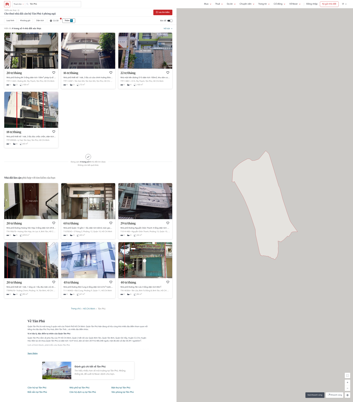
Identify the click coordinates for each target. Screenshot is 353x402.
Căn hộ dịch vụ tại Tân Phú (82, 392)
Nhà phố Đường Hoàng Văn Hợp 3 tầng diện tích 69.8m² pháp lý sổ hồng (31, 228)
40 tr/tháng (128, 282)
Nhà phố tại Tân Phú (79, 388)
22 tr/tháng (128, 73)
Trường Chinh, (22, 291)
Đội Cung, (79, 291)
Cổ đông (278, 4)
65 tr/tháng (71, 223)
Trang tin (262, 4)
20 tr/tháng (14, 73)
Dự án (230, 4)
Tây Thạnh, (31, 81)
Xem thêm (33, 354)
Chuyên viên (246, 4)
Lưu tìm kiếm (164, 12)
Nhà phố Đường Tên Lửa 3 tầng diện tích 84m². (141, 287)
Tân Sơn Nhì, (80, 81)
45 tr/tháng (71, 282)
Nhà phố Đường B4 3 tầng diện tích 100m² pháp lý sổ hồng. (31, 78)
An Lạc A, (36, 232)
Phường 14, (33, 291)
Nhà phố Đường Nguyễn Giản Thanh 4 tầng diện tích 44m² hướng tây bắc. (145, 228)
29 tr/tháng (128, 223)
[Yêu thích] (54, 72)
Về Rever (293, 4)
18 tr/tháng (13, 132)
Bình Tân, (44, 232)
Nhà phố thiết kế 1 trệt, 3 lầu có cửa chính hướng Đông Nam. (88, 78)
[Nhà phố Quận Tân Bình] (31, 278)
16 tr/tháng (70, 73)
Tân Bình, (42, 291)
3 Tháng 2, (78, 232)
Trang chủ (76, 309)
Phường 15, (154, 232)
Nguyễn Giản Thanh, (140, 232)
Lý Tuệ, (20, 140)
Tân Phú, (39, 81)
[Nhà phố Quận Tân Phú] (31, 127)
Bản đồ (163, 21)
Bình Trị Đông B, (145, 291)
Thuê (217, 4)
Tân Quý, (27, 140)
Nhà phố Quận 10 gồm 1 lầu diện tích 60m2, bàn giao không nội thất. (88, 228)
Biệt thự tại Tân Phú (120, 388)
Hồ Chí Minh (49, 81)
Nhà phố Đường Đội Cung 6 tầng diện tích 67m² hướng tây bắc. (88, 287)
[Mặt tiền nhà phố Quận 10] (88, 219)
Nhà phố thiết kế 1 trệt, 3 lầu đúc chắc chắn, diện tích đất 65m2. (31, 137)
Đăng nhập (312, 4)
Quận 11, (97, 291)
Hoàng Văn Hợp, (25, 232)
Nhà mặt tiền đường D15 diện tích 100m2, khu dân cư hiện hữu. (145, 78)
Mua (206, 4)
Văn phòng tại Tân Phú (122, 392)
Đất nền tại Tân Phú (37, 392)
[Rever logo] (7, 4)
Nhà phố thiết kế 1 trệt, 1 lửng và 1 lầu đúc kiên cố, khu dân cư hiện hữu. (31, 287)
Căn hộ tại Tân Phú (37, 388)
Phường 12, (88, 232)
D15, (134, 81)
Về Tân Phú (36, 321)
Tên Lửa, (135, 291)
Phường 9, (88, 291)
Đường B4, (22, 81)
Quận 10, (97, 232)
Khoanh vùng (336, 395)
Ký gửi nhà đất (329, 4)
